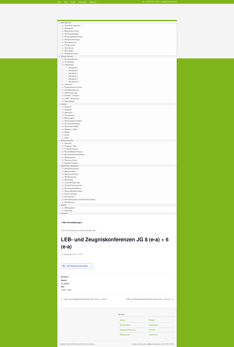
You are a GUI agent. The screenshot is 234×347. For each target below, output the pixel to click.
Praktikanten (70, 202)
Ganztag (68, 143)
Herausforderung (72, 168)
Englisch (68, 109)
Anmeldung (69, 62)
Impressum (93, 2)
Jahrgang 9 (73, 79)
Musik (67, 132)
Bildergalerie (70, 208)
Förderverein (70, 45)
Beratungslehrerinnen (74, 36)
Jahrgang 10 (73, 81)
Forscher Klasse (71, 149)
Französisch (70, 115)
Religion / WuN (71, 129)
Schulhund (69, 48)
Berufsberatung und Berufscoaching (80, 199)
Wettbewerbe (70, 157)
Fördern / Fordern (72, 95)
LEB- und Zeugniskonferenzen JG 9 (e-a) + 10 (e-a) (148, 299)
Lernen (64, 104)
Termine (64, 213)
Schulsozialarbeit (72, 34)
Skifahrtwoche (71, 177)
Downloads (153, 325)
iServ (66, 2)
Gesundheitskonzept (73, 191)
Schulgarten (70, 196)
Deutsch (68, 107)
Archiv (63, 205)
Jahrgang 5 (73, 67)
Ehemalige (69, 50)
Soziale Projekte (71, 163)
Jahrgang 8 (73, 76)
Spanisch (68, 112)
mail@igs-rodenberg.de (169, 1)
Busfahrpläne (125, 325)
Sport (67, 137)
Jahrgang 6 (73, 70)
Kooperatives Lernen (73, 87)
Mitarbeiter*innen (72, 31)
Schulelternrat (70, 42)
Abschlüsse (69, 101)
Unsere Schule (67, 56)
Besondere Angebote (70, 166)
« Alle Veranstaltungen (71, 222)
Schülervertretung (72, 39)
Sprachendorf (70, 171)
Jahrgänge (69, 64)
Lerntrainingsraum (72, 182)
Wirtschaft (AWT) (72, 126)
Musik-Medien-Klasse (74, 151)
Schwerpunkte (67, 140)
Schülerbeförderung (127, 330)
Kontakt (72, 2)
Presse (152, 320)
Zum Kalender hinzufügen (77, 266)
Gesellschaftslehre (72, 123)
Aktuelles (68, 210)
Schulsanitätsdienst (73, 188)
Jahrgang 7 (73, 73)
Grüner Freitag (71, 194)
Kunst (67, 135)
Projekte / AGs (70, 146)
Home (59, 2)
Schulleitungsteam (72, 25)
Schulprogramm (71, 59)
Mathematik (69, 118)
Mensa (122, 320)
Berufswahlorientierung (74, 154)
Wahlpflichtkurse (72, 90)
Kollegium (69, 28)
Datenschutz (82, 2)
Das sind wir (66, 22)
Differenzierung (71, 92)
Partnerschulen (71, 160)
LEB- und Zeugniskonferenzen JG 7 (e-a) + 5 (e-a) (85, 299)
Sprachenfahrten (71, 174)
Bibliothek (69, 179)
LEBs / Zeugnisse (72, 98)
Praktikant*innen (71, 53)
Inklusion (68, 84)
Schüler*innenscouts (73, 185)
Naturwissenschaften (73, 121)
